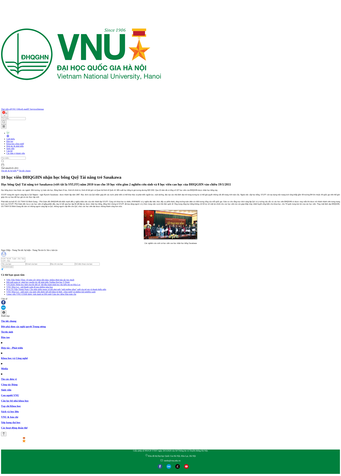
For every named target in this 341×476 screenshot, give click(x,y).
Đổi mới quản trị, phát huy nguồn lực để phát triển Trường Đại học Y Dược (38, 282)
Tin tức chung (25, 171)
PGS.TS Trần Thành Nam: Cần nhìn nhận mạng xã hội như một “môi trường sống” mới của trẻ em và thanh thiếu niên (56, 289)
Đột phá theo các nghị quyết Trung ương (23, 326)
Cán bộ (9, 151)
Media (4, 368)
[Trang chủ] (81, 107)
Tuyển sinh (7, 331)
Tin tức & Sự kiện (9, 171)
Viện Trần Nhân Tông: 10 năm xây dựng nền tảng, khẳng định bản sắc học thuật (40, 280)
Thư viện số (6, 109)
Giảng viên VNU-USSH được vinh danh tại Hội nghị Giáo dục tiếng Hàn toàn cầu (41, 294)
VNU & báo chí (9, 417)
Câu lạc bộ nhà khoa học (15, 400)
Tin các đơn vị (9, 379)
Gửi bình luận (7, 267)
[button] (170, 302)
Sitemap (40, 109)
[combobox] (4, 113)
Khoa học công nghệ (15, 144)
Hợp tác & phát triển (15, 146)
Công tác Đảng (9, 384)
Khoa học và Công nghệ (14, 358)
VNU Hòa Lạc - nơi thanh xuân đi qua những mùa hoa (29, 287)
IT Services (32, 109)
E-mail (24, 109)
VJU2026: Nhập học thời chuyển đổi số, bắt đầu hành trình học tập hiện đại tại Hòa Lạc (43, 284)
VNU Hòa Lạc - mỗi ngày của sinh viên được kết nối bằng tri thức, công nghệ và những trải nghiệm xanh (51, 292)
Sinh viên (10, 148)
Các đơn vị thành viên (15, 153)
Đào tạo (9, 141)
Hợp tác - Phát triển (12, 347)
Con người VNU (10, 395)
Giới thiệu (10, 139)
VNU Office (16, 109)
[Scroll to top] (3, 434)
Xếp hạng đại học (10, 422)
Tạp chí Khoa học (11, 406)
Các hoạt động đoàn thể (14, 427)
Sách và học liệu (10, 411)
